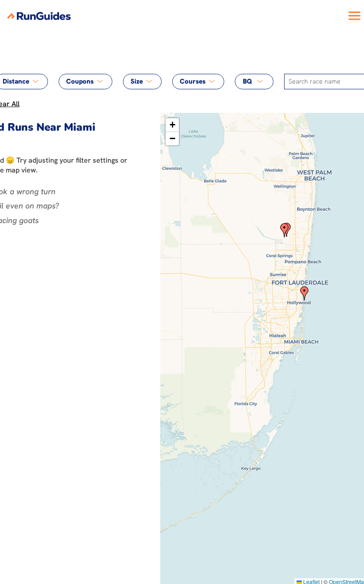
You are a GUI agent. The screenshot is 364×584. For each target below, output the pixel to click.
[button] (284, 230)
